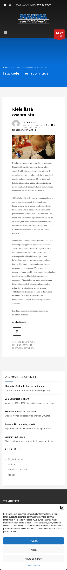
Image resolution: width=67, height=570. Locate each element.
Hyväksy (33, 540)
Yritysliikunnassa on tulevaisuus (21, 411)
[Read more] (17, 335)
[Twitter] (4, 4)
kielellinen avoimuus (24, 342)
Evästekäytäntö (33, 565)
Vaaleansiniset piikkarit (17, 398)
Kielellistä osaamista (23, 112)
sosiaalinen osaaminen (22, 348)
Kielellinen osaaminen (22, 345)
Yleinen (32, 130)
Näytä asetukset (33, 558)
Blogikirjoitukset (20, 130)
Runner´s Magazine (17, 469)
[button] (62, 507)
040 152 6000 (43, 5)
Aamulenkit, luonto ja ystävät (20, 424)
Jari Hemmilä (29, 122)
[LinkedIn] (9, 4)
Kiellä (33, 549)
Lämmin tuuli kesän (15, 436)
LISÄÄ (59, 34)
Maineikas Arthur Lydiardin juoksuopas (25, 386)
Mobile (11, 464)
